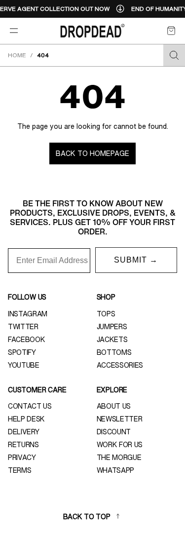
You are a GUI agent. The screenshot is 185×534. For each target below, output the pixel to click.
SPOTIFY (22, 352)
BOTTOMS (114, 352)
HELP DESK (26, 419)
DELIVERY (23, 431)
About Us (114, 406)
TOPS (106, 313)
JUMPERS (112, 326)
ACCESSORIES (120, 365)
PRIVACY (22, 457)
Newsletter (120, 419)
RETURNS (23, 444)
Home (17, 55)
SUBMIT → (136, 260)
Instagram (27, 313)
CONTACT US (30, 406)
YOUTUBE (23, 365)
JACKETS (112, 339)
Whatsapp (115, 470)
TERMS (19, 470)
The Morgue (119, 457)
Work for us (120, 444)
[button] (171, 31)
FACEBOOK (26, 339)
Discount (114, 431)
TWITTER (23, 326)
